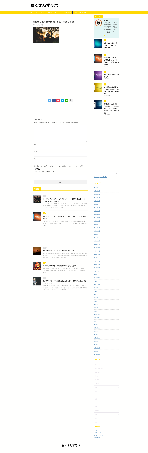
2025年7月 (97, 224)
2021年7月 (97, 328)
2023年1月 (97, 274)
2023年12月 (97, 241)
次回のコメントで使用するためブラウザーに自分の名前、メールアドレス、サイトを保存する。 (61, 166)
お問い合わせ (67, 12)
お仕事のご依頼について (54, 12)
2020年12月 (97, 348)
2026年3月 (97, 201)
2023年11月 (97, 244)
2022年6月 (97, 297)
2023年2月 (97, 271)
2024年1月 (97, 237)
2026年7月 (97, 187)
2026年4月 (97, 197)
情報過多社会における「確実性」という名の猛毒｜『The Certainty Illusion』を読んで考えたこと (111, 108)
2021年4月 (97, 338)
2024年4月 (97, 231)
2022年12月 (97, 277)
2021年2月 (97, 344)
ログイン (96, 430)
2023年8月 (97, 254)
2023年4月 (97, 264)
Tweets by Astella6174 (100, 177)
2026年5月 (97, 194)
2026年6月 (97, 191)
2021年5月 (97, 334)
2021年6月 (97, 331)
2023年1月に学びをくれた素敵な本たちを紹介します (59, 266)
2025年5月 (97, 227)
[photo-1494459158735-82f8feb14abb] (62, 100)
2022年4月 (97, 304)
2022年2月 (97, 311)
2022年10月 (97, 284)
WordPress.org (98, 437)
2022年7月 (97, 294)
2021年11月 (97, 314)
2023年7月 (97, 257)
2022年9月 (97, 287)
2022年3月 (97, 308)
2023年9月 (97, 251)
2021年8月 (97, 324)
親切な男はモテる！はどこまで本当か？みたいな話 (58, 250)
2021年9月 (97, 321)
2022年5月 (97, 301)
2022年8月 (97, 291)
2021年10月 (97, 318)
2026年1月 (97, 204)
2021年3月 (97, 341)
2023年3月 (97, 267)
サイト (35, 159)
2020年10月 (97, 354)
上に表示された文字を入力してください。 (45, 171)
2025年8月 (97, 221)
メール (36, 151)
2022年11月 (97, 281)
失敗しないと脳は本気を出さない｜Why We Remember (111, 45)
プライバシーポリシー (80, 12)
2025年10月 (97, 214)
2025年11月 (97, 211)
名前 (35, 144)
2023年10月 (97, 247)
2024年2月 (97, 234)
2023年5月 (97, 261)
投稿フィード (97, 432)
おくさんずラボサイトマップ (37, 12)
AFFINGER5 (84, 450)
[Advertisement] (60, 59)
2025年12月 (97, 207)
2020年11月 (97, 351)
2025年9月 (97, 217)
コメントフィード (98, 435)
